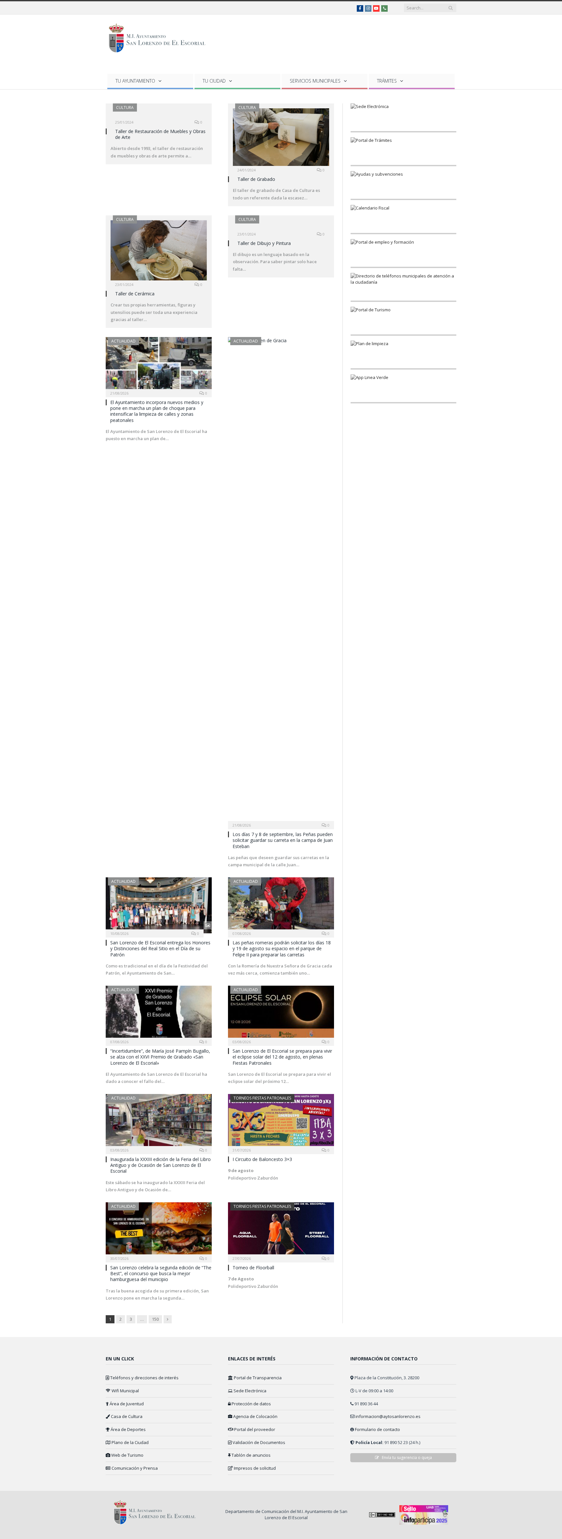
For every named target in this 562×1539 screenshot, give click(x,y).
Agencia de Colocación (254, 1416)
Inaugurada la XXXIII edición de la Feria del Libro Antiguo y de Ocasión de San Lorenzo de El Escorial (160, 1165)
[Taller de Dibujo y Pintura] (281, 227)
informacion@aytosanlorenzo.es (388, 1416)
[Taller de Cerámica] (159, 252)
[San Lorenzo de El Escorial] (160, 36)
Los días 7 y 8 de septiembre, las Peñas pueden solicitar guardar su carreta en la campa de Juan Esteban (283, 840)
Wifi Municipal (125, 1391)
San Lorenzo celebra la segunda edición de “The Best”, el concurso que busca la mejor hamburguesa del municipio (160, 1273)
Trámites (387, 81)
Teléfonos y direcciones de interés (144, 1378)
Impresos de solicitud (254, 1468)
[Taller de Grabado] (281, 139)
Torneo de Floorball (253, 1267)
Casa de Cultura (126, 1416)
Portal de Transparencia (257, 1378)
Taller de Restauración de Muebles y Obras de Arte (160, 134)
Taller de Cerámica (134, 293)
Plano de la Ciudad (130, 1442)
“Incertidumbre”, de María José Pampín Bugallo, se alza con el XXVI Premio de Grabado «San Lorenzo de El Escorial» (160, 1057)
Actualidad (123, 341)
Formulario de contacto (377, 1429)
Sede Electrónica (249, 1391)
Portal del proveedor (254, 1429)
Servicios (315, 81)
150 (155, 1319)
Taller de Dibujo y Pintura (264, 243)
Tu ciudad (214, 81)
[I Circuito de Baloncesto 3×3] (281, 1122)
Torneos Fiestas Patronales (262, 1098)
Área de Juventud (126, 1404)
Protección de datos (251, 1404)
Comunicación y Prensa (134, 1468)
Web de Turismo (126, 1455)
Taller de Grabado (256, 179)
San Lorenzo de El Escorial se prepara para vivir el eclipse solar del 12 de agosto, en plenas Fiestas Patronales (282, 1057)
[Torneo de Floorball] (281, 1230)
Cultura (125, 107)
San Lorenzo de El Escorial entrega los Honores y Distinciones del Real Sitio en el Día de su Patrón (160, 948)
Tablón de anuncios (251, 1455)
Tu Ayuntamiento (135, 81)
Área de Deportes (128, 1429)
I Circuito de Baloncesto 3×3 (262, 1159)
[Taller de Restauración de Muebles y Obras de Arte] (159, 115)
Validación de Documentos (258, 1442)
